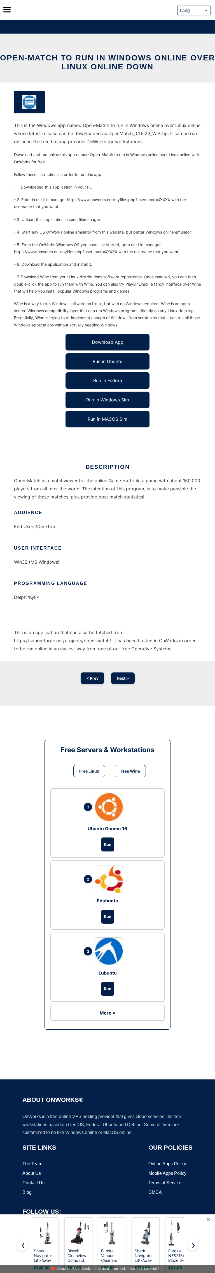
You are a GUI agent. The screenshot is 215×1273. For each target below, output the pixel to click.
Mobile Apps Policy (167, 1173)
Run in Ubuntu (107, 361)
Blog (27, 1192)
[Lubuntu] (110, 951)
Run (107, 844)
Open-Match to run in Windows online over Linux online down (107, 62)
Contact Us (33, 1182)
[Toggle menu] (7, 10)
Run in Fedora (107, 380)
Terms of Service (164, 1182)
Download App (107, 342)
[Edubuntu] (110, 879)
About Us (31, 1173)
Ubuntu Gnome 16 (107, 828)
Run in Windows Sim (107, 400)
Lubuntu (108, 973)
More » (107, 1013)
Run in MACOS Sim (107, 419)
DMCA (155, 1192)
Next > (123, 678)
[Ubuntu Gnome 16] (110, 807)
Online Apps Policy (167, 1163)
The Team (32, 1163)
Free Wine (130, 771)
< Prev (92, 678)
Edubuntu (107, 900)
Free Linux (89, 771)
